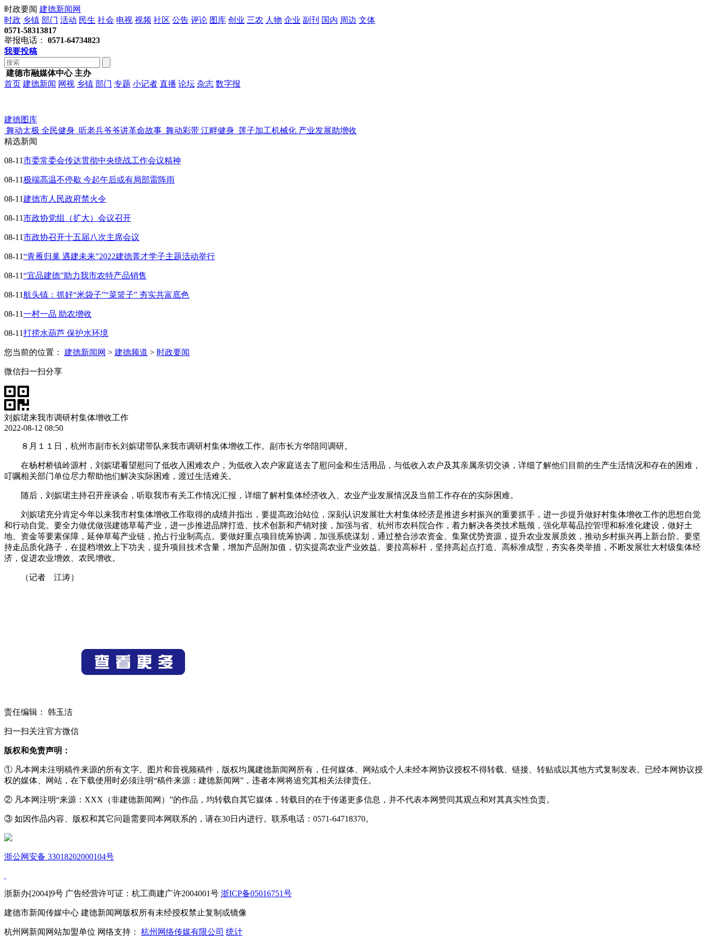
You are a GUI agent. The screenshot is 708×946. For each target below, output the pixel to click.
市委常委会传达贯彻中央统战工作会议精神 (102, 160)
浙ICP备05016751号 (256, 893)
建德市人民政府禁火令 (64, 198)
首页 (12, 83)
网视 (66, 83)
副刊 (311, 20)
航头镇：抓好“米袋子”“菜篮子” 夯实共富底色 (106, 294)
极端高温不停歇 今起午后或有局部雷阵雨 (99, 179)
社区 (161, 20)
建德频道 (131, 352)
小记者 (145, 83)
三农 (255, 20)
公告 (180, 20)
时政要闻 (173, 352)
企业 (292, 20)
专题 (122, 83)
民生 (87, 20)
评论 (199, 20)
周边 (348, 20)
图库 (217, 20)
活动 (68, 20)
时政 (12, 20)
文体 (367, 20)
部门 (49, 20)
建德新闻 (39, 83)
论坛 (186, 83)
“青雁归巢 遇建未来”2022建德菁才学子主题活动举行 (119, 256)
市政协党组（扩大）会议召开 (77, 218)
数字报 (228, 83)
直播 (168, 83)
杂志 (205, 83)
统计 (234, 931)
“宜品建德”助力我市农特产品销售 (85, 275)
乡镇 (31, 20)
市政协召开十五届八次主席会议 (81, 237)
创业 (236, 20)
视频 (143, 20)
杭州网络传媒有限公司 (182, 931)
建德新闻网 (60, 9)
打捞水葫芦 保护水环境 (65, 333)
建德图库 (20, 119)
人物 (273, 20)
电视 (124, 20)
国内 (329, 20)
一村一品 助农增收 (57, 313)
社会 (105, 20)
